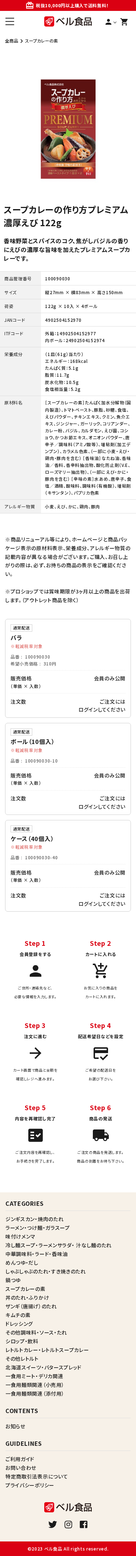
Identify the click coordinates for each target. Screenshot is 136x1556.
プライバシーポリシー (29, 1485)
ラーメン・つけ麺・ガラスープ (37, 1227)
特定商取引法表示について (36, 1476)
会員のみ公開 (109, 678)
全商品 (11, 40)
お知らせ (15, 1426)
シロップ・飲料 (21, 1341)
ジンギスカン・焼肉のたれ (34, 1219)
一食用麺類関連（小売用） (34, 1384)
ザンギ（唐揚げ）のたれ (31, 1306)
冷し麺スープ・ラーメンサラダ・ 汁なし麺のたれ (58, 1245)
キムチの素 (18, 1315)
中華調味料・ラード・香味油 (36, 1253)
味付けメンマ (20, 1236)
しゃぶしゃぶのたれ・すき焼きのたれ (45, 1271)
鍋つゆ (13, 1280)
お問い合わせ (20, 1467)
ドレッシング (19, 1323)
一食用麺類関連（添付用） (34, 1393)
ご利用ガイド (19, 1459)
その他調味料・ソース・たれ (36, 1332)
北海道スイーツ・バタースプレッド (43, 1367)
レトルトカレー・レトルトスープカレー (47, 1349)
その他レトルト (22, 1358)
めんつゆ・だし (21, 1262)
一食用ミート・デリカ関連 (34, 1376)
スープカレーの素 (41, 40)
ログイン (88, 709)
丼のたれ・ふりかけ (27, 1297)
